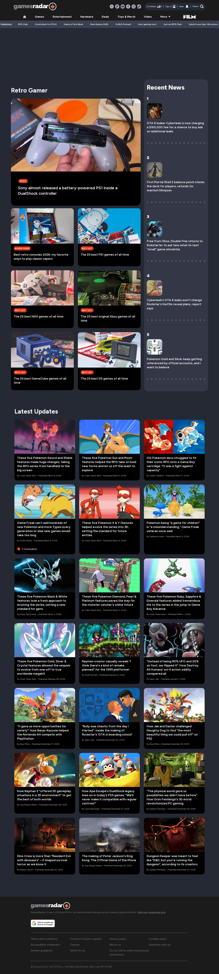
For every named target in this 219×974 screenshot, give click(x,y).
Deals (105, 16)
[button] (198, 6)
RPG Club (23, 24)
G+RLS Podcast (123, 24)
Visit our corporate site (151, 912)
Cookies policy (158, 938)
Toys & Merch (126, 16)
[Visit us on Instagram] (134, 6)
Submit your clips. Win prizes (203, 24)
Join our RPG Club (173, 24)
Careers (75, 944)
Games (39, 16)
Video (148, 16)
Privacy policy (118, 938)
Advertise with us (159, 944)
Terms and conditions (44, 938)
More (163, 16)
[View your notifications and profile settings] (187, 6)
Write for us (77, 950)
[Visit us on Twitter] (112, 6)
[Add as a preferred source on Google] (43, 923)
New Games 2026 (99, 24)
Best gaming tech (147, 24)
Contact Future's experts (86, 938)
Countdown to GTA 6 (46, 24)
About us (115, 944)
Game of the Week (73, 24)
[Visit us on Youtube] (123, 6)
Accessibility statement (45, 944)
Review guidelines (42, 950)
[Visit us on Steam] (139, 6)
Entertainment (62, 16)
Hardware (86, 16)
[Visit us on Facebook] (128, 6)
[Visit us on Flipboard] (117, 6)
